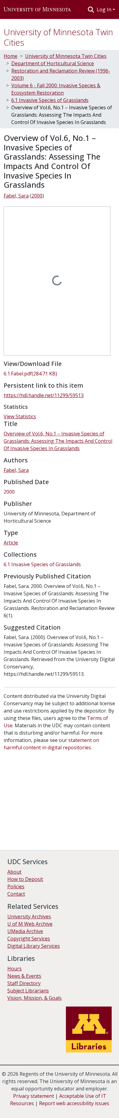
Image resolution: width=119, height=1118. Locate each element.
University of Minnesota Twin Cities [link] (65, 56)
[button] (37, 9)
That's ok (15, 1109)
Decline (39, 1109)
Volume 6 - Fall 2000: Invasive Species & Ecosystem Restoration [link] (55, 89)
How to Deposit (25, 879)
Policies (15, 886)
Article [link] (11, 542)
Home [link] (10, 56)
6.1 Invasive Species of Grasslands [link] (49, 100)
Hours (14, 968)
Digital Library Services (33, 946)
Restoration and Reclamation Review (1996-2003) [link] (60, 74)
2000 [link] (36, 195)
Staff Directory (24, 983)
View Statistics (20, 416)
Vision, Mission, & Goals (34, 998)
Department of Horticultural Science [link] (52, 63)
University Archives (29, 916)
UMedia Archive (25, 931)
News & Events (24, 976)
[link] (59, 373)
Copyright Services (28, 938)
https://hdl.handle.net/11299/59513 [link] (44, 395)
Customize (64, 1109)
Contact (16, 893)
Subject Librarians (28, 990)
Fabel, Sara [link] (16, 195)
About (14, 871)
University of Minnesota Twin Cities (58, 37)
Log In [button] (105, 9)
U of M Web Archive (29, 923)
